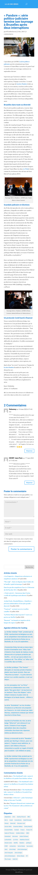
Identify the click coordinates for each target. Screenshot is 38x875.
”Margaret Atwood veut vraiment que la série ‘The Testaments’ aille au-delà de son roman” (19, 805)
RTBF (6, 846)
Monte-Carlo (8, 843)
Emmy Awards (28, 826)
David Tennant (27, 820)
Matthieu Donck (24, 839)
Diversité (12, 823)
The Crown (8, 859)
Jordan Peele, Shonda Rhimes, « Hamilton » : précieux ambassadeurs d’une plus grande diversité (18, 603)
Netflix (16, 843)
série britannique (22, 849)
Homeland (7, 836)
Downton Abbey (17, 826)
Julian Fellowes (24, 836)
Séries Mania (20, 856)
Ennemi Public (9, 830)
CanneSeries (18, 820)
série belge (12, 849)
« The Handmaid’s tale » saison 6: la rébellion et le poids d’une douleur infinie (18, 784)
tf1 (27, 856)
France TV (29, 830)
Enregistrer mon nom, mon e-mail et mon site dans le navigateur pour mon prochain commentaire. (18, 541)
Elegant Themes (17, 869)
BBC (29, 817)
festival (16, 830)
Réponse (29, 451)
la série (22, 84)
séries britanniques (10, 856)
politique (28, 843)
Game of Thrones (9, 833)
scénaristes (13, 846)
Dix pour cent (21, 823)
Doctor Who (8, 826)
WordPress (19, 872)
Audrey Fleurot (21, 817)
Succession (30, 846)
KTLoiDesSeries (11, 31)
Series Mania (21, 846)
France (22, 830)
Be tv (6, 820)
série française (9, 852)
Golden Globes (20, 833)
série (6, 849)
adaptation (8, 817)
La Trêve (15, 839)
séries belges (18, 852)
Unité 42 (15, 859)
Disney (6, 823)
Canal (11, 820)
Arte (14, 817)
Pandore (22, 843)
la (9, 367)
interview (15, 836)
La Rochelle (8, 839)
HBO (27, 833)
